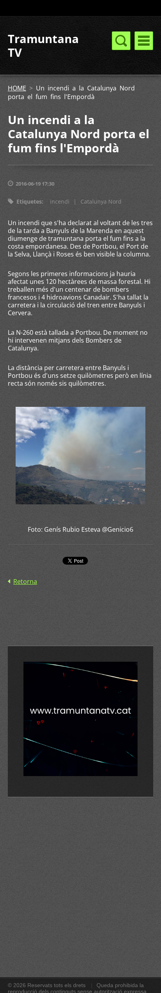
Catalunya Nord (101, 201)
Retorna (25, 581)
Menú (143, 40)
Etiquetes (29, 201)
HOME (17, 88)
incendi (60, 201)
